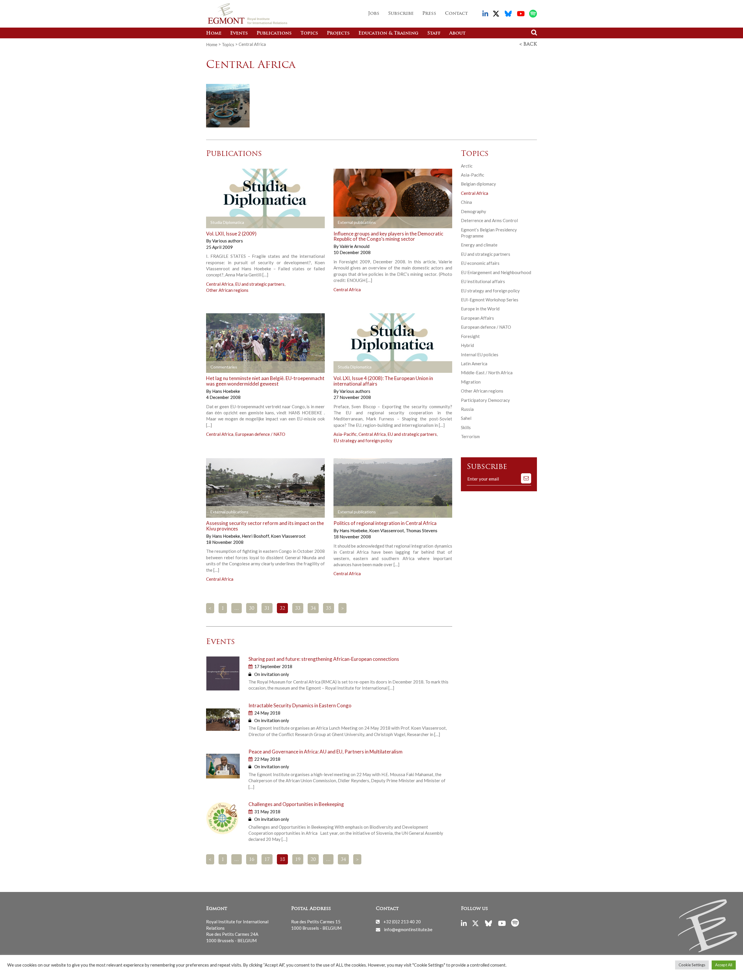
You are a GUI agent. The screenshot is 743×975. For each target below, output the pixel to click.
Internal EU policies (479, 354)
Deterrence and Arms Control (489, 220)
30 (251, 608)
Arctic (467, 165)
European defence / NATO (260, 434)
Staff (434, 33)
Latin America (474, 363)
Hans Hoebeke (226, 391)
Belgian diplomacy (478, 183)
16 (251, 859)
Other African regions (227, 290)
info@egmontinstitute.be (408, 929)
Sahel (466, 418)
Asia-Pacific (345, 434)
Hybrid (467, 345)
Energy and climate (479, 244)
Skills (466, 427)
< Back (528, 44)
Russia (467, 409)
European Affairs (477, 318)
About (457, 33)
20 (313, 859)
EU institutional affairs (483, 281)
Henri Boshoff (256, 536)
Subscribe (401, 13)
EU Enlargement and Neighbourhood (496, 272)
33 (297, 608)
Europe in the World (480, 308)
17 (267, 859)
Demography (473, 211)
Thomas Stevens (421, 530)
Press (429, 13)
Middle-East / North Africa (487, 372)
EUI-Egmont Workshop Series (489, 299)
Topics (309, 33)
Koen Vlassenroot (288, 536)
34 (313, 608)
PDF (223, 367)
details (222, 222)
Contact (456, 13)
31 (267, 608)
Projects (338, 33)
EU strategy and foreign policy (362, 440)
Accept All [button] (723, 965)
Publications (274, 33)
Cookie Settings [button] (692, 965)
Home (213, 33)
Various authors (227, 240)
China (466, 202)
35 (328, 608)
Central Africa (219, 284)
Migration (471, 381)
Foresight (470, 336)
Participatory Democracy (485, 400)
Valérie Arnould (354, 246)
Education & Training (388, 33)
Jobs (373, 13)
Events (239, 33)
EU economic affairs (480, 263)
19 (297, 859)
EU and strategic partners (259, 284)
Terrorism (470, 436)
